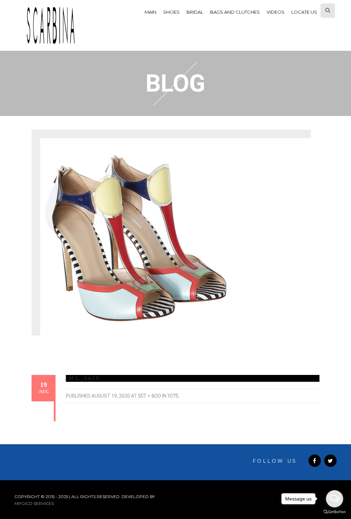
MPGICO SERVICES (34, 503)
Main (150, 12)
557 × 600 (149, 396)
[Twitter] (330, 461)
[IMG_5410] (135, 241)
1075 (172, 396)
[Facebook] (314, 461)
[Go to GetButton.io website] (335, 512)
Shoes (171, 12)
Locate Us (304, 12)
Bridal (194, 12)
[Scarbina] (51, 25)
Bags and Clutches (235, 12)
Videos (276, 12)
